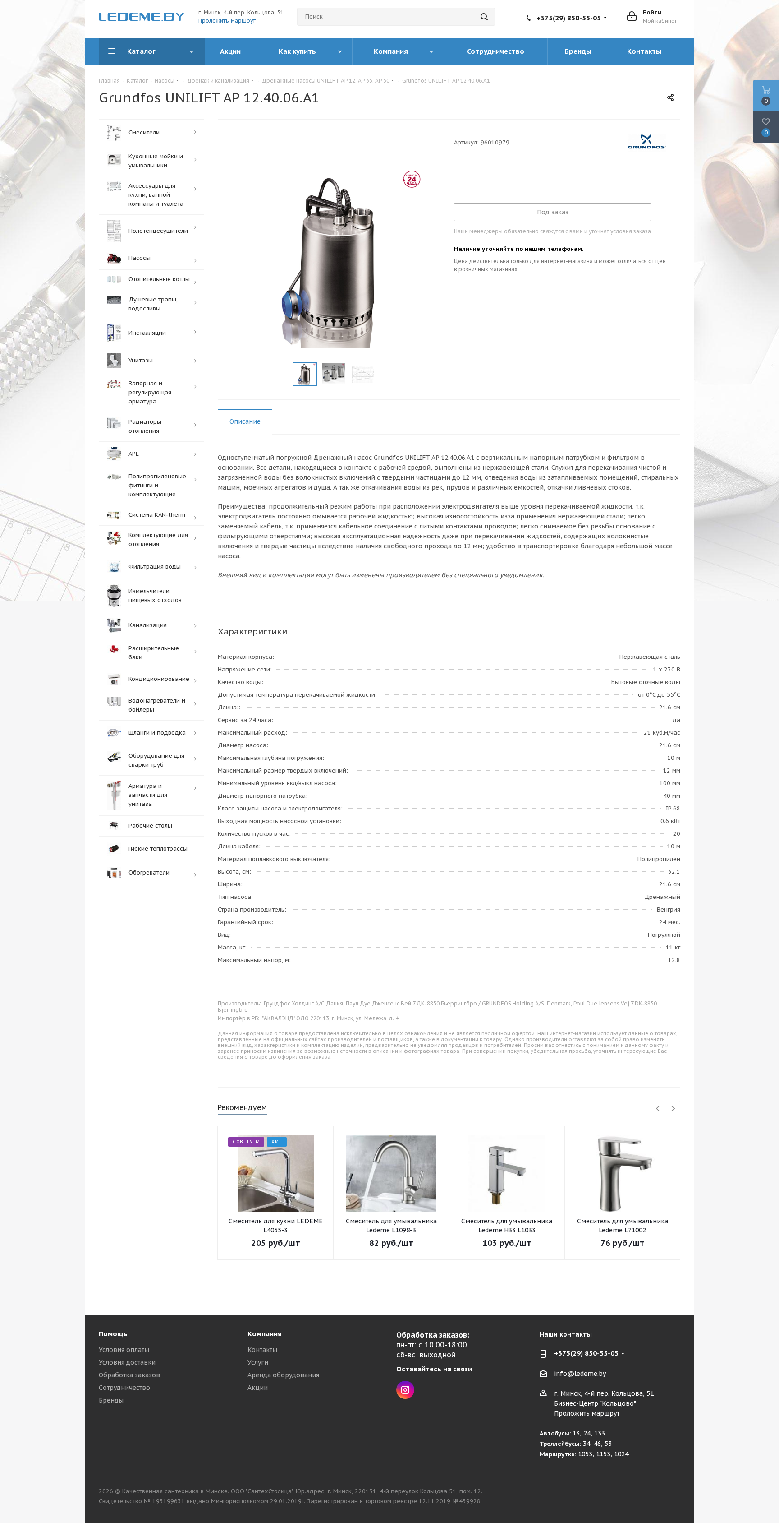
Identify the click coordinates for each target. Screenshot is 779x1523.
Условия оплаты (124, 1350)
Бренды (111, 1400)
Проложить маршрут (227, 20)
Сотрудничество (124, 1388)
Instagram (405, 1390)
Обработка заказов (129, 1375)
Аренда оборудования (283, 1375)
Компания (264, 1333)
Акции (257, 1388)
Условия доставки (127, 1362)
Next (672, 1109)
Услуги (257, 1362)
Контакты (262, 1350)
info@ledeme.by (580, 1374)
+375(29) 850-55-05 (568, 18)
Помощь (113, 1333)
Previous (658, 1109)
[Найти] (484, 17)
